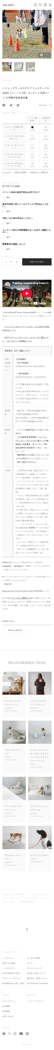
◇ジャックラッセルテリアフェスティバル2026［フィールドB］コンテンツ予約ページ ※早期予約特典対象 (26, 899)
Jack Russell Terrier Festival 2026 (18, 591)
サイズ (30, 963)
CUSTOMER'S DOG (10, 973)
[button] (6, 261)
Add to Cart (37, 262)
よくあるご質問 (33, 958)
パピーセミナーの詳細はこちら (19, 341)
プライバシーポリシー (11, 978)
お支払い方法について (36, 973)
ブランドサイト (8, 1001)
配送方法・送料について (37, 978)
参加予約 (8, 584)
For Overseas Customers (37, 983)
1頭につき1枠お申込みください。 (18, 218)
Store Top (7, 894)
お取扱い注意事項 (20, 172)
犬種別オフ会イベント (22, 894)
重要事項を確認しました (14, 244)
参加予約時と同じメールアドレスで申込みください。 (25, 205)
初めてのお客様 (8, 963)
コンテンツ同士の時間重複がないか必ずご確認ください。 (26, 231)
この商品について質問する (38, 172)
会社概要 (6, 1006)
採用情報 (6, 1011)
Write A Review (15, 630)
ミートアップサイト (35, 1001)
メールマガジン (8, 968)
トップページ (8, 958)
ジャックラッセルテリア (41, 894)
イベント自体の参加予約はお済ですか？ (21, 192)
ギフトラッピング (34, 968)
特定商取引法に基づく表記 (13, 983)
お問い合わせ (8, 1016)
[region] (26, 140)
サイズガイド (7, 172)
